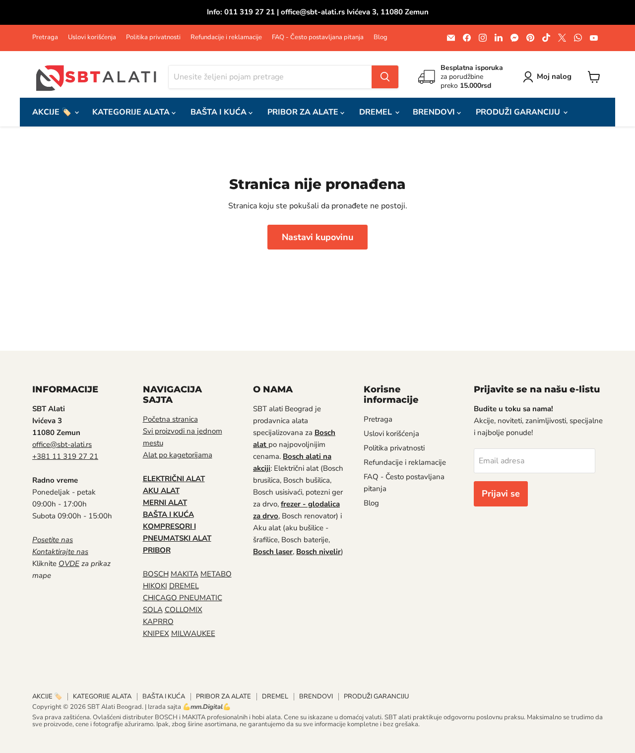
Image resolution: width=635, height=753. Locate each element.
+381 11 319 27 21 (65, 456)
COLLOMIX (183, 610)
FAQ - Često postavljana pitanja (318, 37)
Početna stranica (170, 419)
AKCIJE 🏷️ (52, 112)
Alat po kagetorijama (177, 455)
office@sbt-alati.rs (62, 444)
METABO (216, 574)
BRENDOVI (435, 112)
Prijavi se (501, 494)
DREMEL (376, 112)
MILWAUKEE (193, 633)
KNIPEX (156, 633)
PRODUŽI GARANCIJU (519, 112)
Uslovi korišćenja (92, 37)
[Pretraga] (385, 76)
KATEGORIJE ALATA (132, 112)
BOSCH (156, 574)
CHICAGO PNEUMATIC (182, 598)
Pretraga (45, 37)
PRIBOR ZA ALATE (303, 112)
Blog (380, 37)
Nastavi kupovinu (317, 237)
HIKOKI (155, 586)
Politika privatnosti (153, 37)
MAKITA (184, 574)
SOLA (153, 610)
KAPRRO (158, 622)
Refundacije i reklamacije (226, 37)
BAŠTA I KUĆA (219, 112)
